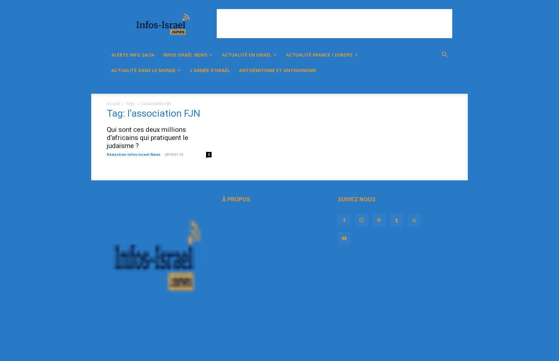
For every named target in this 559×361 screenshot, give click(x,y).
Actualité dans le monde (143, 70)
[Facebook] (375, 86)
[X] (419, 86)
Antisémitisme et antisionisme (277, 70)
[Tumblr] (408, 86)
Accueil (113, 103)
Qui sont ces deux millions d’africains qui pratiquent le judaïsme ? (147, 138)
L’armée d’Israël (210, 70)
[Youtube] (430, 86)
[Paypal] (397, 86)
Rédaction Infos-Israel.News (133, 154)
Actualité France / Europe (319, 55)
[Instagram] (386, 86)
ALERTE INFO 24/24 (132, 55)
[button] (444, 55)
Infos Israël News (185, 55)
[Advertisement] (334, 23)
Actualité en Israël (246, 55)
